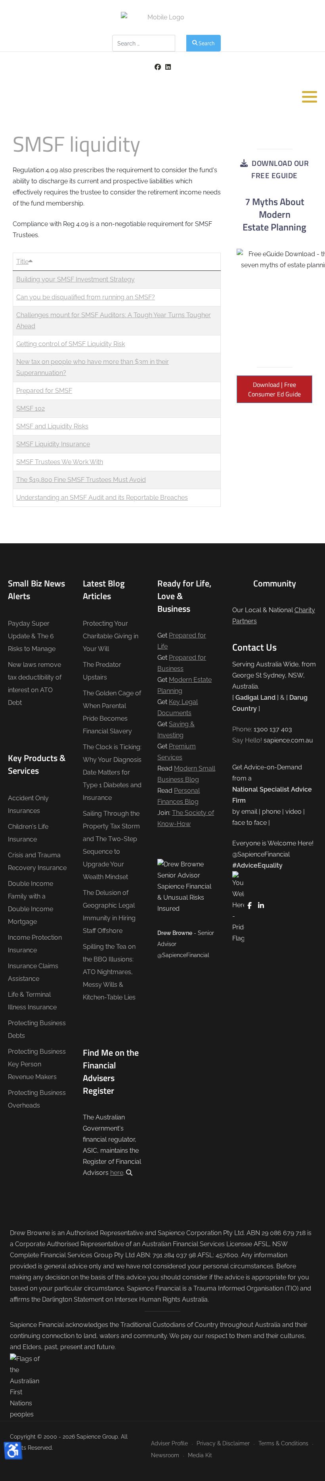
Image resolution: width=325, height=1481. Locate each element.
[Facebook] (157, 67)
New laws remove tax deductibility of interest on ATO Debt (34, 683)
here (116, 1172)
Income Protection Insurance (35, 944)
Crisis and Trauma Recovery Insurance (37, 861)
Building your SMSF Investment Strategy (75, 279)
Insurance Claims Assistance (33, 972)
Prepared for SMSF (44, 390)
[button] (309, 97)
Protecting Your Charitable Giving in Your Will (110, 636)
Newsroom (165, 1455)
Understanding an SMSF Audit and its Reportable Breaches (102, 497)
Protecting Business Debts (37, 1029)
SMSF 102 (30, 408)
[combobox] (143, 43)
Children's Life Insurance (28, 833)
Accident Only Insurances (28, 804)
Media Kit (200, 1455)
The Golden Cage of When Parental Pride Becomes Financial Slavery (112, 712)
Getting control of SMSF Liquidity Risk (70, 344)
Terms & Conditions (283, 1443)
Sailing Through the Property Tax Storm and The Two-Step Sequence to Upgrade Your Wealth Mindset (111, 845)
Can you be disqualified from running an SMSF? (85, 297)
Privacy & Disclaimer (223, 1443)
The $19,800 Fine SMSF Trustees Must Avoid (81, 480)
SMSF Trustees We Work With (59, 462)
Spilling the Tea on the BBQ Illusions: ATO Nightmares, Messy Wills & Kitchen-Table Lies (109, 972)
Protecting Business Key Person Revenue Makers (37, 1064)
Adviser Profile (169, 1443)
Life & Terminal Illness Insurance (32, 1001)
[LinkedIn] (168, 67)
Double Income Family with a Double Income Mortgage (30, 902)
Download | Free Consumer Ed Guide (274, 389)
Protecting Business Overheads (37, 1099)
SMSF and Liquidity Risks (52, 426)
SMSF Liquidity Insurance (53, 444)
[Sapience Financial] (162, 17)
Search (207, 43)
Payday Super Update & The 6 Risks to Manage (31, 636)
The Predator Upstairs (102, 671)
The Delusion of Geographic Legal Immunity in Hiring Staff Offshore (109, 912)
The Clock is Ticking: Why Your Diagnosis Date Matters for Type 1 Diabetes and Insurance (112, 772)
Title (22, 261)
